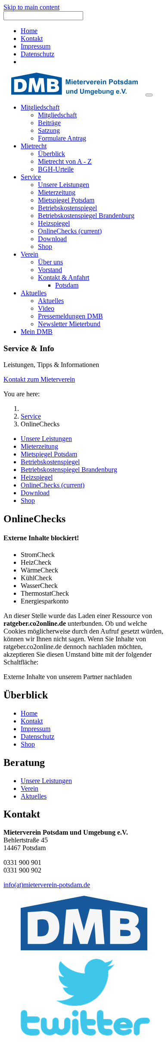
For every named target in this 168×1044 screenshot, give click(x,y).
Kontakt (32, 38)
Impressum (35, 46)
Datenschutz (37, 54)
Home (29, 30)
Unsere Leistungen (46, 780)
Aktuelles (34, 796)
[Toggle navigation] (149, 95)
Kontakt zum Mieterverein (39, 379)
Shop (28, 744)
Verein (29, 788)
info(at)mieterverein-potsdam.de (46, 884)
